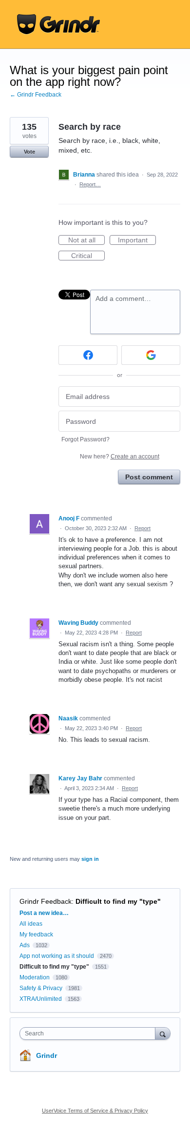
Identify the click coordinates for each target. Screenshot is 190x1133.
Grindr (46, 1055)
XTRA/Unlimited (40, 998)
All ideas (30, 923)
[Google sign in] (150, 355)
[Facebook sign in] (87, 355)
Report (142, 528)
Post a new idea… (44, 913)
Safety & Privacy (41, 988)
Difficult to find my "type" (118, 901)
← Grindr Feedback (35, 94)
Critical (88, 256)
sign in (90, 859)
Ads (24, 945)
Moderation (35, 977)
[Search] (163, 1033)
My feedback (36, 934)
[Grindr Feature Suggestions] (58, 24)
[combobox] (89, 1033)
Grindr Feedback (45, 901)
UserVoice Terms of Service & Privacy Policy (95, 1110)
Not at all (86, 240)
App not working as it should (56, 956)
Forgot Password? (85, 439)
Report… (90, 184)
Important (137, 240)
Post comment (149, 477)
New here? (119, 456)
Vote (29, 152)
